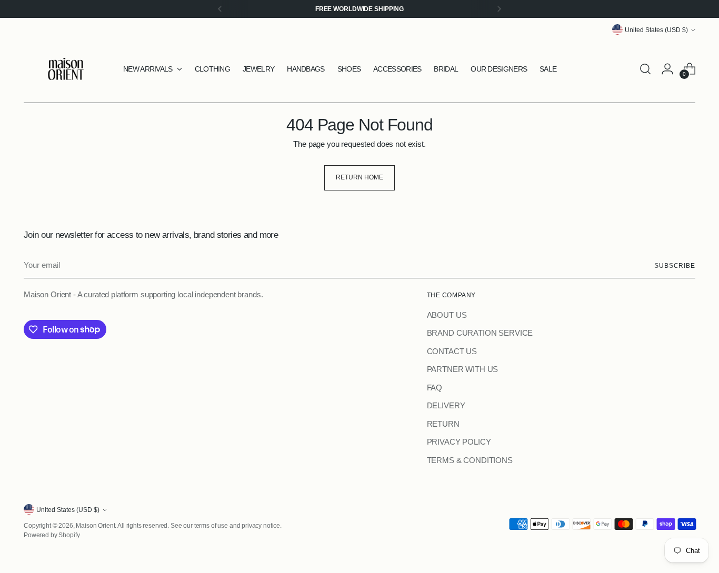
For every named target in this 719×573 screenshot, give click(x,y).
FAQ (435, 387)
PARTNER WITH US (462, 369)
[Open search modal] (645, 68)
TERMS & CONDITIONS (470, 460)
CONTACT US (452, 351)
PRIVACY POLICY (459, 441)
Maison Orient (95, 525)
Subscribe (674, 265)
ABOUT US (447, 314)
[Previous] (220, 9)
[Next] (499, 9)
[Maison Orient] (66, 69)
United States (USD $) (656, 29)
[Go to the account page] (667, 68)
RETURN (443, 423)
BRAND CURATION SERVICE (480, 332)
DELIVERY (446, 405)
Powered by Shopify (51, 534)
